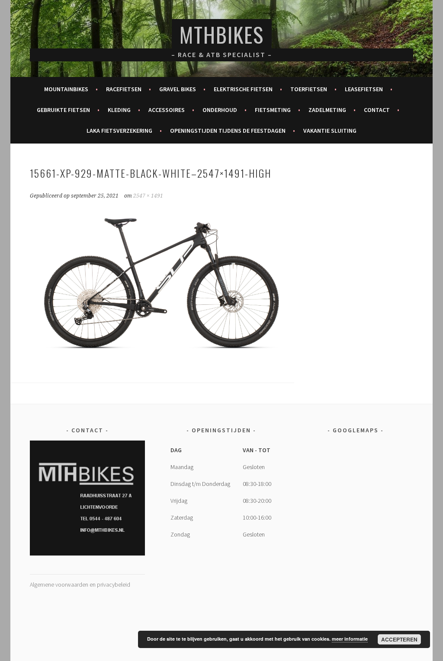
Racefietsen (123, 89)
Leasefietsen (364, 89)
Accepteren (399, 639)
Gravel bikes (177, 89)
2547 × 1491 (148, 196)
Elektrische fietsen (243, 89)
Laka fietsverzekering (119, 130)
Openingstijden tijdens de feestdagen (228, 130)
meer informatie (350, 638)
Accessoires (166, 110)
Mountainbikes (66, 89)
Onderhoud (219, 110)
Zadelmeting (327, 110)
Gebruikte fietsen (63, 110)
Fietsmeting (273, 110)
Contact (377, 110)
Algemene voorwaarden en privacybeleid (80, 584)
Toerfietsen (308, 89)
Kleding (119, 110)
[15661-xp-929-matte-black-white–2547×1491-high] (162, 356)
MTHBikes (222, 34)
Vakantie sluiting (329, 130)
